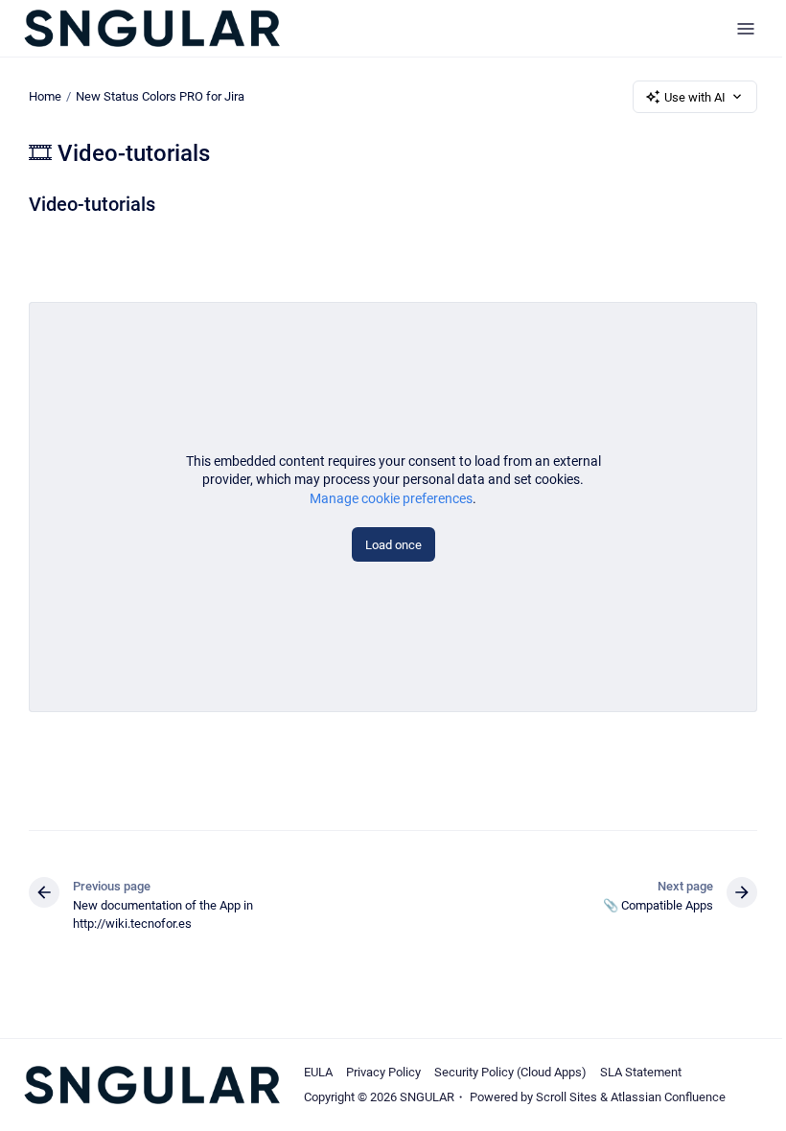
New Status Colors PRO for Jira (160, 96)
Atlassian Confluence (668, 1097)
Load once (393, 545)
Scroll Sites (566, 1097)
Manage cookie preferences (391, 498)
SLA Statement (641, 1072)
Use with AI (695, 97)
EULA (318, 1072)
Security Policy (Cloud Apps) (510, 1072)
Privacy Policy (383, 1072)
